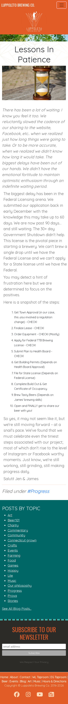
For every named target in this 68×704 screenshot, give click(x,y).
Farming (14, 555)
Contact (25, 677)
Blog (23, 681)
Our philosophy (20, 585)
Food (12, 560)
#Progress (38, 491)
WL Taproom (40, 677)
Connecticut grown (22, 540)
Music (12, 581)
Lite (10, 575)
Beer (5, 681)
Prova (12, 596)
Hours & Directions (54, 681)
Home (4, 677)
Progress (15, 590)
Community (16, 535)
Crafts (12, 545)
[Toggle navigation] (61, 5)
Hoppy (13, 570)
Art (10, 515)
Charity (13, 525)
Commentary (18, 530)
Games (13, 565)
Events (13, 550)
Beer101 (14, 520)
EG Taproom (58, 677)
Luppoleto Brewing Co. (18, 5)
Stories (13, 601)
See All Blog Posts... (16, 608)
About (14, 677)
